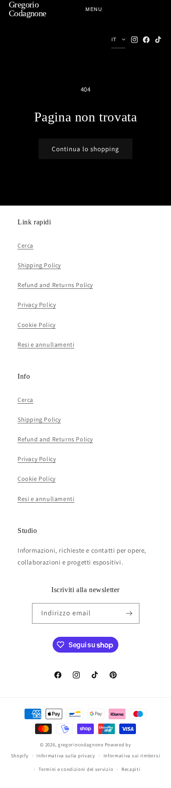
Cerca (25, 245)
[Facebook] (146, 39)
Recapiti (131, 769)
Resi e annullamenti (46, 344)
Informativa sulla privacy (65, 756)
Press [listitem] (26, 121)
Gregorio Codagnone (27, 9)
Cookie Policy (37, 325)
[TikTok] (158, 39)
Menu (94, 8)
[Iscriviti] (129, 613)
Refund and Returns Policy (55, 285)
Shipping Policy (39, 265)
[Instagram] (134, 39)
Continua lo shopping (85, 149)
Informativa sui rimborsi (131, 756)
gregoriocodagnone (80, 745)
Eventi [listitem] (27, 108)
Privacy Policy (37, 305)
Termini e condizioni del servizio (76, 769)
